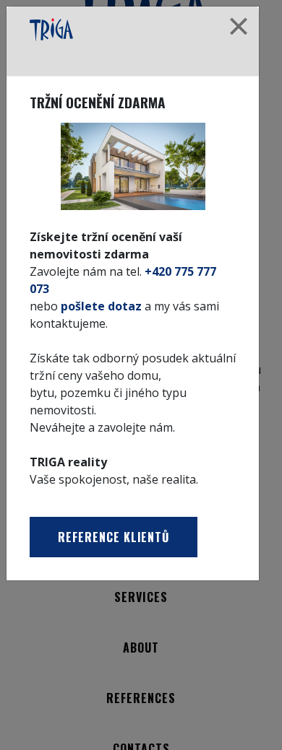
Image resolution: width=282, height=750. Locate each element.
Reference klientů (113, 537)
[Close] (238, 27)
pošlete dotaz (101, 306)
